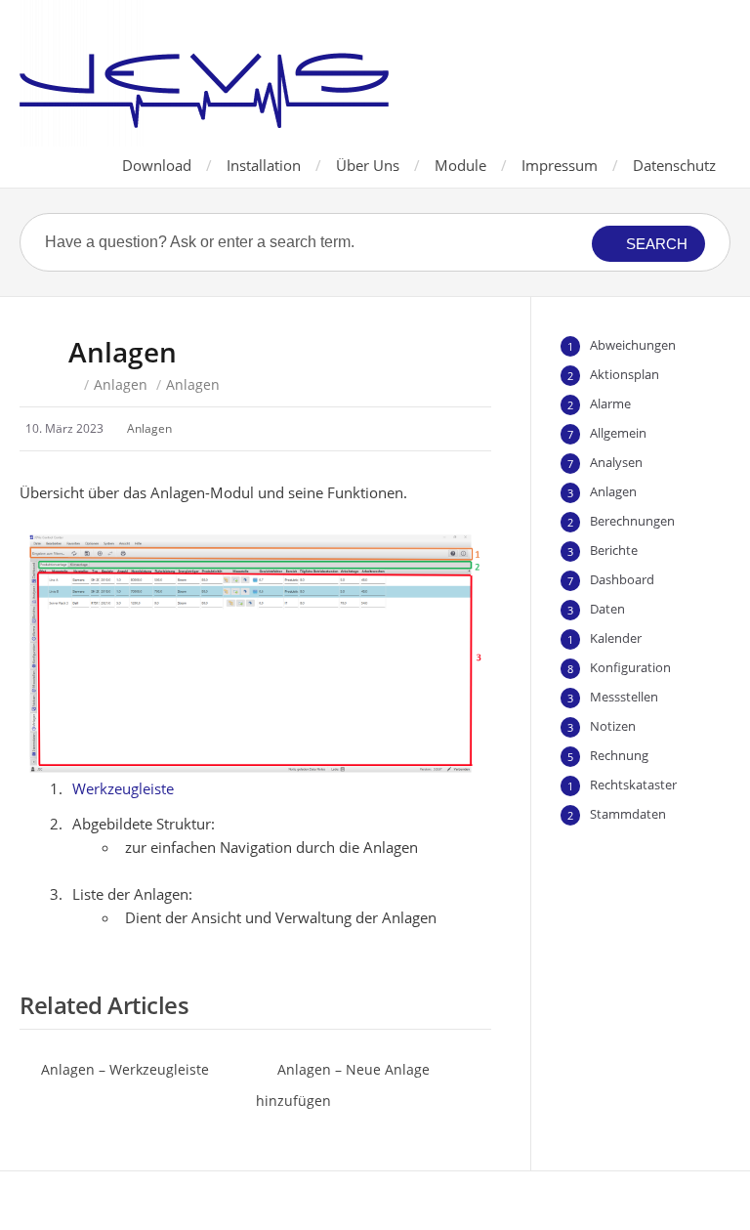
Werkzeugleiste (123, 788)
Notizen (613, 726)
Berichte (614, 550)
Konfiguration (630, 667)
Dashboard (622, 579)
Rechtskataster (633, 784)
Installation (264, 165)
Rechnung (619, 755)
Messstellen (624, 696)
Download (156, 165)
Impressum (559, 165)
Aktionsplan (624, 374)
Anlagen (120, 384)
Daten (607, 608)
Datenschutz (674, 165)
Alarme (610, 403)
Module (460, 165)
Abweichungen (633, 345)
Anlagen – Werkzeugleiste (125, 1069)
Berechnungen (632, 521)
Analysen (616, 462)
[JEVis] (204, 73)
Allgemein (618, 433)
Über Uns (367, 165)
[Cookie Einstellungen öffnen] (43, 1204)
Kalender (616, 638)
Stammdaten (628, 814)
